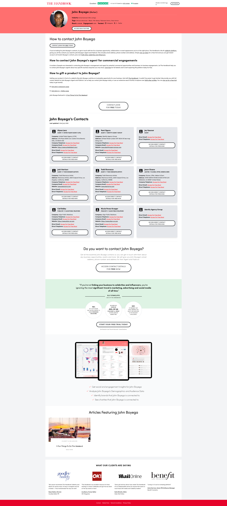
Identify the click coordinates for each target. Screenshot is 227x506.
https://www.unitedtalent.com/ (67, 147)
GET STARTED (175, 3)
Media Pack (105, 503)
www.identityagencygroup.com (111, 147)
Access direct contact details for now (70, 158)
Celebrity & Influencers (69, 441)
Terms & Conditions (116, 503)
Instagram (110, 23)
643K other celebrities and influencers (93, 55)
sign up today (144, 53)
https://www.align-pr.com (66, 221)
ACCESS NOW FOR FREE (81, 28)
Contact (98, 503)
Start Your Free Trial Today (113, 324)
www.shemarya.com (64, 186)
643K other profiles (151, 80)
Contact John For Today (62, 45)
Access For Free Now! (72, 143)
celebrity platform (170, 50)
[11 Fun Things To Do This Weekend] (69, 430)
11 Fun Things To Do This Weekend (76, 95)
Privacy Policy (127, 503)
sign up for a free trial (170, 80)
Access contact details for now (113, 267)
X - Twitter (119, 23)
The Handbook (133, 78)
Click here (108, 67)
